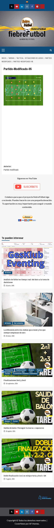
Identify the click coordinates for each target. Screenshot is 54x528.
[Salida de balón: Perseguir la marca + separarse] (27, 408)
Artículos (8, 273)
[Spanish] (27, 2)
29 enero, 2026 (10, 336)
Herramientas (18, 323)
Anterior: (11, 168)
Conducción (9, 370)
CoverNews (20, 523)
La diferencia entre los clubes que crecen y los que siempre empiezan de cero (24, 331)
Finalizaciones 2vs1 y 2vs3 (15, 380)
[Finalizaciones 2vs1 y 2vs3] (27, 360)
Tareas (7, 374)
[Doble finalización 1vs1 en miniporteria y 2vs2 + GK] (27, 455)
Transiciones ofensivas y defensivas (25, 374)
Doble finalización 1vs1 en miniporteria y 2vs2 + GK (25, 475)
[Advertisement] (27, 132)
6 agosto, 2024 (10, 479)
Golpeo (31, 370)
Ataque (7, 421)
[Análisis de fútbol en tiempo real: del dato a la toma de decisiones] (27, 259)
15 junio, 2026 (10, 286)
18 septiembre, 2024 (12, 384)
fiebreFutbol (27, 34)
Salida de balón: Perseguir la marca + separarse (24, 428)
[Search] (50, 50)
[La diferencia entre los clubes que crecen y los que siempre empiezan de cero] (27, 310)
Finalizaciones (21, 370)
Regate (39, 370)
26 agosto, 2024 (10, 431)
